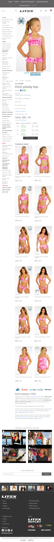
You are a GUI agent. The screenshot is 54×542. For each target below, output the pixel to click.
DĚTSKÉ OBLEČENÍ (7, 130)
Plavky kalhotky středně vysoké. (41, 217)
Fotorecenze (6, 523)
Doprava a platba (33, 503)
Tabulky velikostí (33, 505)
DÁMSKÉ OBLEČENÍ (42, 1)
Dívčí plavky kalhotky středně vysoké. (23, 177)
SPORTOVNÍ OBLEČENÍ (27, 1)
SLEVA (3, 143)
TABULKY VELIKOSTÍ (20, 111)
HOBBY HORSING (6, 187)
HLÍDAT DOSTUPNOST (21, 120)
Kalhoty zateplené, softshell (5, 63)
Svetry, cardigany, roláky (5, 78)
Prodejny (5, 505)
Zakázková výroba (7, 516)
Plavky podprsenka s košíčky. (42, 337)
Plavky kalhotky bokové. (21, 256)
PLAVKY (10, 1)
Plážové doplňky (7, 31)
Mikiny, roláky (6, 66)
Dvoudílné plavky (7, 19)
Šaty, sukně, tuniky (7, 81)
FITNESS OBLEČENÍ (7, 114)
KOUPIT (30, 180)
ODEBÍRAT (46, 474)
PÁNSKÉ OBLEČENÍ (7, 97)
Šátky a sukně (6, 29)
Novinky (5, 518)
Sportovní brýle (7, 139)
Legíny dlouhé (6, 43)
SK (46, 11)
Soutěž (4, 521)
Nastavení (30, 540)
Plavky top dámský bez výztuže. (43, 377)
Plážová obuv (6, 141)
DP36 (26, 114)
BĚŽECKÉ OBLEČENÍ (7, 112)
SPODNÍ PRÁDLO (24, 5)
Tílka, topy (5, 53)
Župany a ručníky (7, 137)
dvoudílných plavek (35, 396)
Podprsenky (6, 120)
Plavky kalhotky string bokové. (43, 296)
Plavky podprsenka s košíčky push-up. (23, 337)
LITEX (16, 80)
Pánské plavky (6, 34)
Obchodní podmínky (34, 500)
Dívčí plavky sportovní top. (22, 216)
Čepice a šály (6, 134)
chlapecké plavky (37, 418)
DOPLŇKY (4, 132)
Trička (4, 55)
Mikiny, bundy (6, 110)
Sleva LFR (5, 185)
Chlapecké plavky (7, 27)
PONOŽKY (4, 158)
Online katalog (6, 508)
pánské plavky (23, 416)
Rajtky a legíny (6, 173)
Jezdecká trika (6, 170)
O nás (4, 501)
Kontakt (5, 503)
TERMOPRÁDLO (6, 125)
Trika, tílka (5, 108)
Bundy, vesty (6, 68)
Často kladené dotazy (34, 508)
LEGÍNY (16, 1)
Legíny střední (6, 46)
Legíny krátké (6, 48)
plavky (34, 406)
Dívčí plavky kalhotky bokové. (43, 176)
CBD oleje (5, 192)
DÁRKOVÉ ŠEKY (6, 190)
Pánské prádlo (6, 122)
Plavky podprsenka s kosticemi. (23, 377)
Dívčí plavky (5, 25)
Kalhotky (5, 118)
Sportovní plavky (7, 36)
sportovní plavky (30, 412)
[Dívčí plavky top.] (33, 43)
